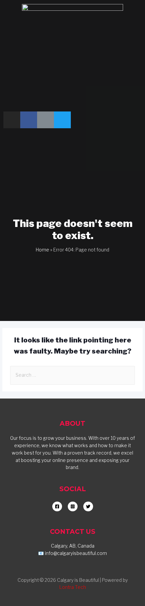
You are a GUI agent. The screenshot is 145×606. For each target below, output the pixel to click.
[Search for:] (72, 375)
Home (42, 249)
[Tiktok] (45, 119)
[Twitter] (62, 119)
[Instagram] (11, 119)
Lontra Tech (72, 587)
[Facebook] (28, 119)
